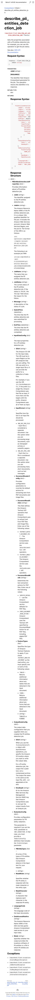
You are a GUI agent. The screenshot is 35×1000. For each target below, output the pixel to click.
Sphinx (14, 994)
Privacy (8, 996)
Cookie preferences (23, 996)
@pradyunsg (21, 994)
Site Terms (14, 996)
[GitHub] (17, 990)
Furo (27, 994)
